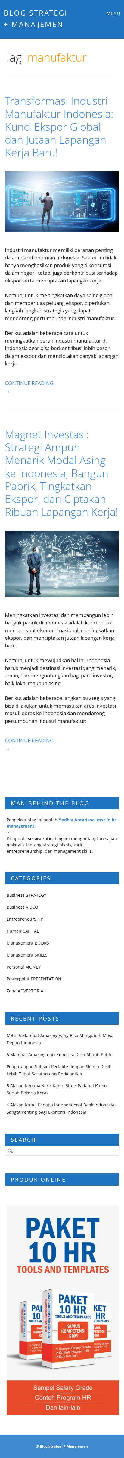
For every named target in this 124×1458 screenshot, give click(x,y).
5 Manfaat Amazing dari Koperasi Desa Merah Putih (59, 1054)
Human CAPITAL (23, 931)
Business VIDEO (22, 907)
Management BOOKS (28, 943)
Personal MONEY (24, 967)
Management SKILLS (27, 955)
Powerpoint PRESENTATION (34, 979)
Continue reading (29, 387)
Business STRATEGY (26, 895)
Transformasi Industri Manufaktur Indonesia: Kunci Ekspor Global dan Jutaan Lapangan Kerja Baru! (59, 126)
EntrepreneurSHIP (25, 919)
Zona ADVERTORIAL (26, 991)
